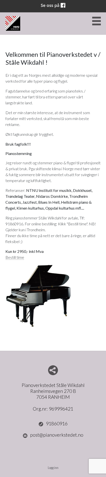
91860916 (57, 423)
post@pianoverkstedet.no (56, 435)
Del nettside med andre (53, 370)
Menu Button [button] (96, 21)
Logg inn (53, 468)
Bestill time (14, 257)
